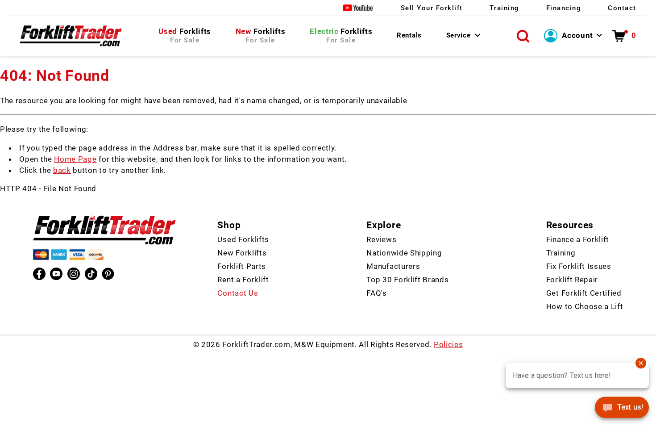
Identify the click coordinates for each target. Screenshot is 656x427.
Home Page (75, 159)
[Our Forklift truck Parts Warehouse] (71, 36)
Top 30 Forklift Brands (407, 279)
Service (458, 35)
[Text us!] (622, 409)
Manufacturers (393, 266)
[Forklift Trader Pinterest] (108, 274)
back (62, 170)
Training (504, 8)
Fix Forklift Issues (578, 266)
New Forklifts (241, 252)
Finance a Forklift (577, 239)
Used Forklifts (243, 239)
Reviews (381, 239)
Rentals (409, 35)
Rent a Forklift (243, 279)
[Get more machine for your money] (104, 230)
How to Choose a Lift (584, 306)
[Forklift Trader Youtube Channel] (56, 274)
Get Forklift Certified (584, 293)
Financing (563, 8)
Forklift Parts (241, 266)
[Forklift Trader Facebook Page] (39, 274)
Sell (432, 8)
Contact (622, 8)
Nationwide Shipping (404, 252)
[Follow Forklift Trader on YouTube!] (358, 7)
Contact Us (237, 293)
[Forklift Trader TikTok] (91, 274)
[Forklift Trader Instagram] (73, 274)
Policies (448, 344)
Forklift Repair (572, 279)
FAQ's (376, 293)
